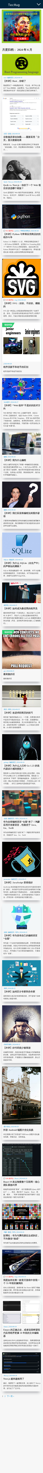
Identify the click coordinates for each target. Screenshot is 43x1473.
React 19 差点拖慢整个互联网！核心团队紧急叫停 (21, 1172)
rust (5, 78)
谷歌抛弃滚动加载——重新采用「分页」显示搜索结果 (21, 125)
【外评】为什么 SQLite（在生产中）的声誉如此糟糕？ (21, 556)
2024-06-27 (14, 402)
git (4, 671)
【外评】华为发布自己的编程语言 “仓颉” (21, 930)
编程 (5, 457)
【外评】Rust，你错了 (21, 74)
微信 (9, 1232)
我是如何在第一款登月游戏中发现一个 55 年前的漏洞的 (21, 1273)
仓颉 (5, 818)
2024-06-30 (18, 78)
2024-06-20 (15, 1126)
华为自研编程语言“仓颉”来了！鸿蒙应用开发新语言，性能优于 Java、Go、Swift (21, 814)
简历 (5, 709)
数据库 (11, 560)
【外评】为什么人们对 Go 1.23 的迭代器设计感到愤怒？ (21, 760)
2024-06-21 (12, 988)
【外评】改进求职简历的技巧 (21, 708)
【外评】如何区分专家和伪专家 (21, 981)
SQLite (6, 560)
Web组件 (7, 402)
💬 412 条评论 (8, 231)
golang (6, 762)
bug (16, 1277)
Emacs (6, 1327)
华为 (17, 818)
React (16, 1178)
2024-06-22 (23, 932)
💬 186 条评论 (8, 1178)
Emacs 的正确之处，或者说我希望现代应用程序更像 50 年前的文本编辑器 (21, 1324)
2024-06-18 (13, 1375)
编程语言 (10, 78)
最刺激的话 (21, 656)
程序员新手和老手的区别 (21, 348)
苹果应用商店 (25, 231)
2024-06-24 (20, 762)
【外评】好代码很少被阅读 (21, 1034)
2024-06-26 (12, 457)
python (17, 231)
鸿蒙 (5, 1232)
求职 (9, 709)
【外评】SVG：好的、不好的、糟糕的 (21, 289)
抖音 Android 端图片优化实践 (21, 1103)
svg (16, 300)
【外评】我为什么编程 (21, 455)
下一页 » (10, 1396)
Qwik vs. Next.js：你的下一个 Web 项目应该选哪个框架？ (21, 178)
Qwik (5, 182)
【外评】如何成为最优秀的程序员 (21, 604)
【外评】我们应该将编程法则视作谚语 (21, 505)
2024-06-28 (35, 231)
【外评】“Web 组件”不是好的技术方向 (21, 403)
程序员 (6, 605)
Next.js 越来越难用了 (21, 1371)
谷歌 (9, 134)
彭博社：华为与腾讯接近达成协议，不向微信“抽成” (21, 1225)
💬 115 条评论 (8, 1277)
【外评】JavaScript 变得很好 (21, 871)
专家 (5, 988)
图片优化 (7, 1126)
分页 (5, 134)
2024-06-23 (22, 879)
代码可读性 (7, 1044)
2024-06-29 (18, 182)
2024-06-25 (13, 605)
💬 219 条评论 (8, 300)
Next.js (10, 182)
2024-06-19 (22, 1277)
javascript (7, 879)
